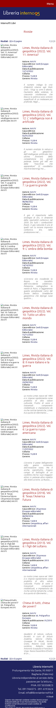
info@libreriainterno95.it (39, 692)
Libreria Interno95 (43, 666)
